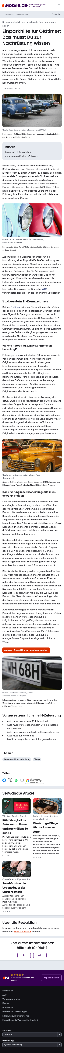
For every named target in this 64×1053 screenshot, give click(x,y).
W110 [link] (44, 289)
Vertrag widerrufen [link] (11, 999)
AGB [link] (4, 995)
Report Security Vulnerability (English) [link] (20, 1020)
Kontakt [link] (6, 1003)
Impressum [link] (7, 991)
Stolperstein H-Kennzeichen (18, 152)
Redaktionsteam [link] (22, 931)
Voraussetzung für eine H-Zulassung (21, 156)
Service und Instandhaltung (16, 14)
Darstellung (8, 1040)
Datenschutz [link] (8, 1007)
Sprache (6, 1030)
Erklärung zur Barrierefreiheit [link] (15, 1016)
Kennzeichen (47, 318)
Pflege (37, 759)
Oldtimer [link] (15, 307)
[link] (26, 650)
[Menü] (59, 5)
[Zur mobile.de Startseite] (26, 5)
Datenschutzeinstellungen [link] (14, 1012)
